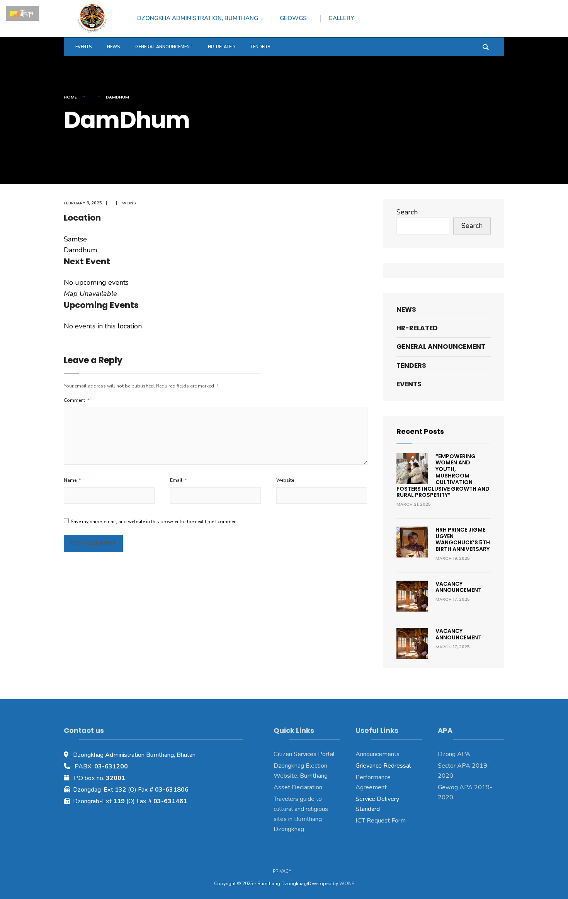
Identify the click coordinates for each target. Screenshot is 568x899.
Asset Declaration (298, 787)
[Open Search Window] (486, 46)
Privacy (282, 871)
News (113, 47)
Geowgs (293, 18)
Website (285, 480)
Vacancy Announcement (458, 587)
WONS (346, 883)
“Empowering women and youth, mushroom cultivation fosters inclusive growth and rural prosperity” (443, 475)
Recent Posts (420, 431)
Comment (76, 400)
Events (83, 47)
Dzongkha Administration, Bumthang (197, 18)
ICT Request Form (380, 820)
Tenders (260, 47)
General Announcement (163, 47)
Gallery (341, 18)
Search (407, 212)
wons (129, 203)
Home (70, 97)
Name (72, 480)
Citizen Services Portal (304, 754)
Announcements (377, 754)
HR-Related (221, 47)
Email (178, 480)
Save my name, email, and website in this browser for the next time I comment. (155, 521)
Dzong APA (454, 754)
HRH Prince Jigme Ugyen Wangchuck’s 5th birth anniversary (462, 539)
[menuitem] (204, 17)
